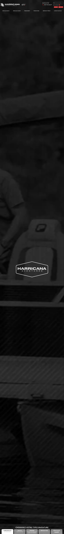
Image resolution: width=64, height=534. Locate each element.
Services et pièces (46, 10)
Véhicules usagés (17, 10)
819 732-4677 (48, 4)
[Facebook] (59, 5)
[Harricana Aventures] (13, 4)
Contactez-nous (58, 10)
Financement (27, 10)
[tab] (7, 531)
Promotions (36, 10)
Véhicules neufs (5, 10)
